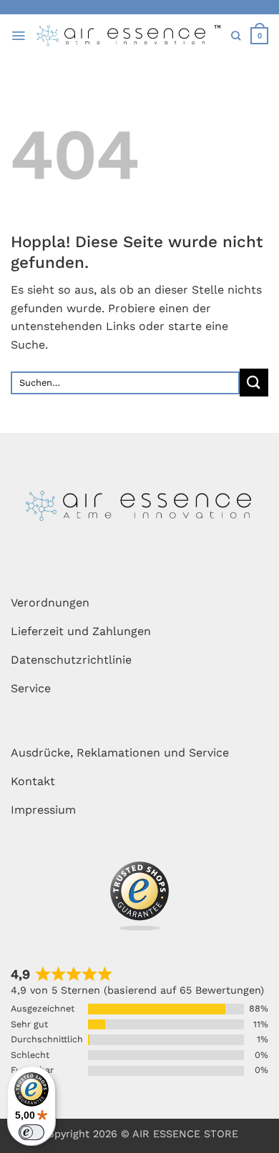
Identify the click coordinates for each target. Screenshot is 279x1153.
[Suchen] (235, 36)
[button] (18, 35)
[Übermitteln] (254, 382)
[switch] (31, 1132)
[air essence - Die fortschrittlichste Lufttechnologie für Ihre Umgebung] (128, 36)
